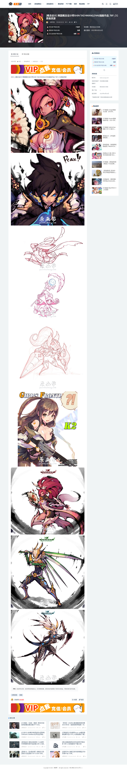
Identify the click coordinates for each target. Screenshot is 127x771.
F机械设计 (24, 737)
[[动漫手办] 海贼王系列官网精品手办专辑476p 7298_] (55, 756)
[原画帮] (47, 22)
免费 (75, 4)
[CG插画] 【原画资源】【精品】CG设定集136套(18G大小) (109, 163)
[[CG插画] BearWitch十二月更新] (97, 192)
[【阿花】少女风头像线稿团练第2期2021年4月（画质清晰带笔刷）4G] (55, 725)
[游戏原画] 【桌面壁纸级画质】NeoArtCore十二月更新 (109, 146)
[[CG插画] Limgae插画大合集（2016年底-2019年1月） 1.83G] (97, 114)
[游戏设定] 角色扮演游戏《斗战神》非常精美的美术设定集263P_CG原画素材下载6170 (33, 743)
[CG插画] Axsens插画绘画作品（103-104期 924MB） (109, 120)
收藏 (75, 699)
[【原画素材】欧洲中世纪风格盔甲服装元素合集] (97, 175)
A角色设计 (52, 22)
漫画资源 (61, 4)
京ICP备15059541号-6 (75, 767)
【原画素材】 (26, 61)
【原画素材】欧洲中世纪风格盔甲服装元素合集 (109, 172)
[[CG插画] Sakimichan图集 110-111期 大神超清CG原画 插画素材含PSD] (97, 131)
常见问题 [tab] (26, 54)
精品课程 (82, 4)
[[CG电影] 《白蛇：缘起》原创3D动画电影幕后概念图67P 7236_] (14, 726)
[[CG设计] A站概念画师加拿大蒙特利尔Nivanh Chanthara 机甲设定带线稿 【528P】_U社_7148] (14, 737)
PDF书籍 (69, 4)
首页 (29, 4)
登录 (116, 4)
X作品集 (64, 737)
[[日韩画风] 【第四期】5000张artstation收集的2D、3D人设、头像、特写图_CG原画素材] (97, 184)
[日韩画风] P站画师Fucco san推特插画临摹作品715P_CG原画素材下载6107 (73, 734)
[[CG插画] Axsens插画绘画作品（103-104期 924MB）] (97, 123)
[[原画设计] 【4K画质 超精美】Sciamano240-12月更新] (97, 140)
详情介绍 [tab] (15, 54)
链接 (82, 699)
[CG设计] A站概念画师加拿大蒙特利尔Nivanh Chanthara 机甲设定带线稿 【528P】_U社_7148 (33, 734)
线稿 (21, 695)
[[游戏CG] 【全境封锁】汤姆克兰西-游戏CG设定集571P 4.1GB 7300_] (14, 757)
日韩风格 (14, 695)
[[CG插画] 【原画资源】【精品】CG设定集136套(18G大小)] (97, 166)
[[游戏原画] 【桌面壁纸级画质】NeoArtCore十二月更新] (97, 149)
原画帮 (19, 700)
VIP (88, 4)
